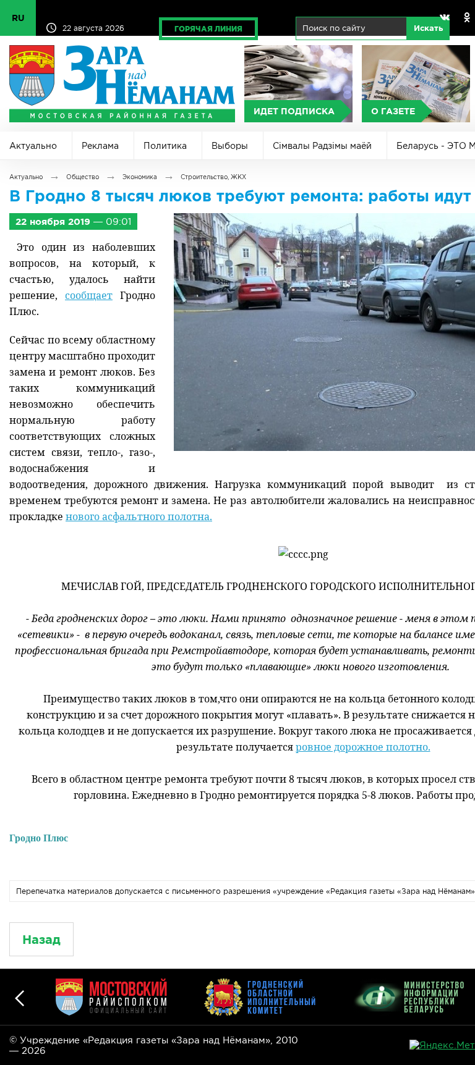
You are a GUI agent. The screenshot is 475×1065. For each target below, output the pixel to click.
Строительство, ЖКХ (213, 177)
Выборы (230, 146)
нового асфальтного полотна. (139, 516)
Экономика (139, 177)
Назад (41, 939)
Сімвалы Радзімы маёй (322, 146)
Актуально (33, 146)
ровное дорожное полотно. (363, 747)
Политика (165, 146)
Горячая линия (208, 29)
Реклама (100, 146)
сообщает (89, 295)
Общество (82, 177)
